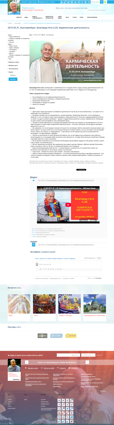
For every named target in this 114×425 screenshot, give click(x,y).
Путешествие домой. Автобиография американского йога (91, 379)
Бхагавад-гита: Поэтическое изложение (63, 381)
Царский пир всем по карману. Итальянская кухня (37, 378)
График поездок (32, 2)
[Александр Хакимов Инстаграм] (59, 417)
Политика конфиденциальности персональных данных (48, 409)
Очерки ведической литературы (89, 386)
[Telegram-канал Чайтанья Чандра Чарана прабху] (63, 421)
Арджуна (87, 161)
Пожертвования (11, 408)
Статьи (9, 406)
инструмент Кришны (91, 163)
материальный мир (63, 163)
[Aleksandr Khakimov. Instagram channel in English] (63, 417)
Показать (13, 79)
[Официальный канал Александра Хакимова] (59, 413)
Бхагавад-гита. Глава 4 (46, 161)
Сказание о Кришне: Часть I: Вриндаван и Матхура (64, 378)
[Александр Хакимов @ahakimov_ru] (67, 408)
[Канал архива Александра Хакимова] (63, 413)
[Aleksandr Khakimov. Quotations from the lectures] (63, 400)
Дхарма (100, 163)
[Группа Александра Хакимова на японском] (59, 408)
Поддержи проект (44, 2)
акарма (71, 161)
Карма (82, 161)
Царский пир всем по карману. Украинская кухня (36, 374)
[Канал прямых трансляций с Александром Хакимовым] (67, 413)
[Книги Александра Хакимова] (71, 400)
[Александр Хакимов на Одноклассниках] (71, 413)
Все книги (102, 391)
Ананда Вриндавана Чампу (88, 376)
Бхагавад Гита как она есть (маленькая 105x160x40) (35, 384)
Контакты (52, 2)
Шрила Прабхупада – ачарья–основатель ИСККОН (92, 383)
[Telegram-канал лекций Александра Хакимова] (59, 421)
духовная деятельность (36, 163)
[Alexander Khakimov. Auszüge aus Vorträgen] (67, 404)
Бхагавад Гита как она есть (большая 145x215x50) (63, 374)
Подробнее (16, 379)
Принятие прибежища (87, 374)
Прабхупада (80, 163)
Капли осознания (57, 384)
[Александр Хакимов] (67, 400)
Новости (10, 401)
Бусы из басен (57, 386)
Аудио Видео (17, 23)
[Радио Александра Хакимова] (67, 417)
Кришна (93, 161)
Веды (25, 399)
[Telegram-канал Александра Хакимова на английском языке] (67, 421)
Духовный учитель (50, 163)
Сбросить (12, 75)
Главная (10, 23)
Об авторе (24, 2)
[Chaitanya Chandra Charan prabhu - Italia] (71, 404)
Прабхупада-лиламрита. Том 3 (33, 381)
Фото (9, 403)
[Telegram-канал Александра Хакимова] (71, 417)
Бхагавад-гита (33, 161)
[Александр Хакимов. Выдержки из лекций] (59, 400)
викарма (76, 161)
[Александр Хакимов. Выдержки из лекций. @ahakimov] (59, 404)
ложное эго (72, 163)
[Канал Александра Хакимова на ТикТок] (71, 421)
